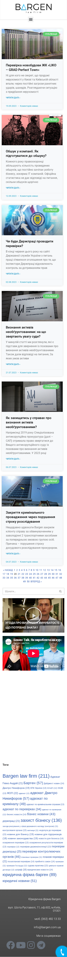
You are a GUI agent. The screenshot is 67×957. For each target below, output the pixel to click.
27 (41, 574)
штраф (21, 869)
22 (22, 574)
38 (22, 577)
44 (45, 577)
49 (24, 581)
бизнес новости (16, 814)
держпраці (11, 821)
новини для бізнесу (20, 834)
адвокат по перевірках (22, 809)
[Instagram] (31, 945)
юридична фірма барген (30, 874)
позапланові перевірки (21, 861)
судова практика (38, 865)
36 (15, 577)
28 (45, 574)
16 (59, 570)
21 (19, 574)
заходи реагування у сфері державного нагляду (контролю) (30, 826)
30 (53, 574)
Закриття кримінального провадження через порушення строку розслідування (30, 517)
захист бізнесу (41, 820)
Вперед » (36, 581)
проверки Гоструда (17, 866)
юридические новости (40, 870)
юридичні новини (20, 881)
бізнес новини (41, 814)
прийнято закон (45, 861)
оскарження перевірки (16, 842)
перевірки (13, 847)
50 (28, 581)
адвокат (24, 793)
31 (56, 574)
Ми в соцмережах (48, 935)
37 (19, 577)
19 (11, 574)
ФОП (12, 793)
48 (60, 577)
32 (60, 574)
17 (4, 574)
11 (40, 570)
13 (48, 570)
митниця (32, 830)
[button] (31, 19)
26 (38, 574)
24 (30, 574)
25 (34, 574)
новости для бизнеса (51, 838)
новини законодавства (23, 838)
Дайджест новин (54, 783)
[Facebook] (10, 945)
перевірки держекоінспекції (35, 847)
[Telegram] (41, 945)
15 (55, 570)
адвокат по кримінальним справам (45, 804)
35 (11, 577)
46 (53, 577)
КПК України (38, 788)
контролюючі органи (15, 830)
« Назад (8, 570)
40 (30, 577)
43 (41, 577)
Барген (33, 783)
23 (26, 574)
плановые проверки (31, 857)
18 (7, 574)
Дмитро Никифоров (16, 788)
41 (34, 577)
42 (38, 577)
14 (52, 570)
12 (44, 570)
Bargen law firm (26, 776)
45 (49, 577)
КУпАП (52, 788)
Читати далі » (13, 97)
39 (26, 577)
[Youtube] (20, 945)
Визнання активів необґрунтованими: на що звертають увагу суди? (26, 331)
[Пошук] (60, 591)
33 (4, 577)
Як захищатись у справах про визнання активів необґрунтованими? (28, 422)
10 (37, 570)
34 (7, 577)
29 (49, 574)
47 (56, 577)
